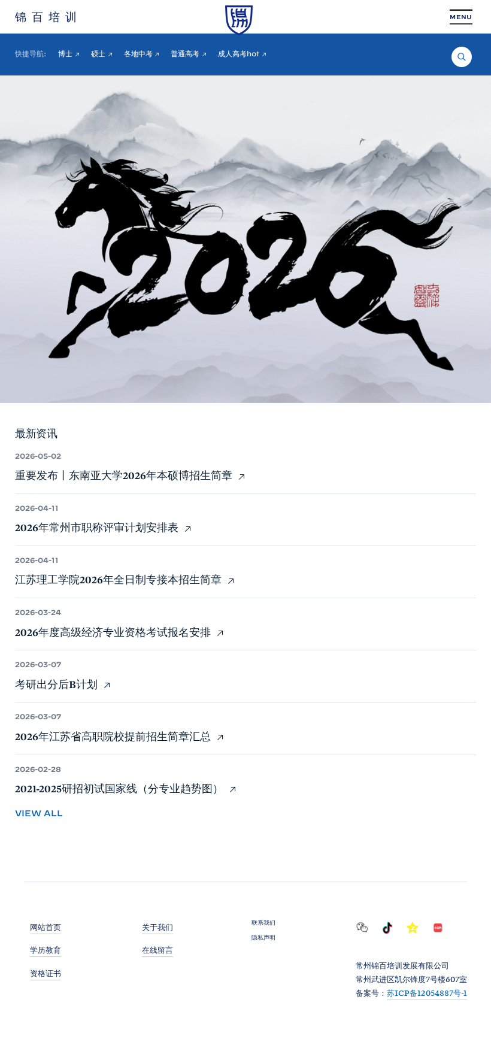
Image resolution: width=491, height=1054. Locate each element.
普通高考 (185, 53)
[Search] (461, 57)
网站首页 (45, 927)
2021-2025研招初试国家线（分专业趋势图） (120, 788)
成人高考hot (238, 53)
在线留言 (157, 950)
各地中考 (138, 53)
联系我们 (263, 922)
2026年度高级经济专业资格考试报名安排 (114, 632)
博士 (65, 53)
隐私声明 (263, 937)
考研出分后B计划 (57, 684)
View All (39, 813)
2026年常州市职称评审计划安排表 (98, 527)
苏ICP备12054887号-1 (427, 993)
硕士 (98, 53)
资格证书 (45, 973)
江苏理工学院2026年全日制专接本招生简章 (119, 579)
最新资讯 (36, 433)
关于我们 (157, 927)
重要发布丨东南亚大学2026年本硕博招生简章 (125, 475)
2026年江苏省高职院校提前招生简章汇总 (114, 736)
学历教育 (45, 950)
